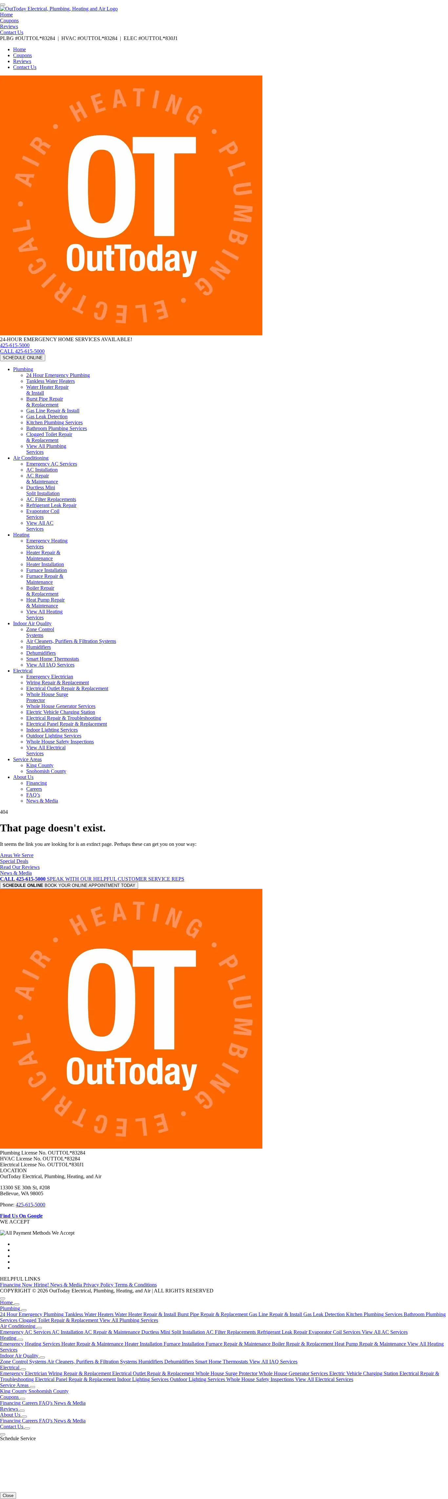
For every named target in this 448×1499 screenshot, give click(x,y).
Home (6, 14)
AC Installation (42, 470)
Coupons (9, 20)
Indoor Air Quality (32, 623)
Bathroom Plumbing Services (56, 428)
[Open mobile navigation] (2, 5)
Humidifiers (38, 647)
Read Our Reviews (20, 867)
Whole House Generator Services (60, 706)
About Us (23, 777)
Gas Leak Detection (47, 416)
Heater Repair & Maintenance (43, 555)
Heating (21, 535)
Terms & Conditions (136, 1285)
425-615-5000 (15, 345)
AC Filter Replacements (51, 499)
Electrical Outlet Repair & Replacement (67, 688)
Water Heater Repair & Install (146, 1314)
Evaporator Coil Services (42, 514)
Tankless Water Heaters (50, 381)
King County (39, 765)
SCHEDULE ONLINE (23, 357)
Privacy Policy (99, 1285)
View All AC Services (39, 526)
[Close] (2, 1298)
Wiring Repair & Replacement (57, 682)
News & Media (42, 801)
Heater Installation (45, 564)
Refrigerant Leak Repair (51, 505)
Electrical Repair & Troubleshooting (63, 718)
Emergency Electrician (49, 676)
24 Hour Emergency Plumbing (58, 375)
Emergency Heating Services (30, 1344)
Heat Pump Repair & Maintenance (45, 602)
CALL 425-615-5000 (22, 351)
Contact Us (11, 32)
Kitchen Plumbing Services (54, 422)
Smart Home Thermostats (52, 659)
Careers (34, 789)
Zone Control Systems (40, 632)
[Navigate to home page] (59, 8)
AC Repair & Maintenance (42, 478)
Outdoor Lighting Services (53, 735)
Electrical (22, 670)
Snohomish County (46, 771)
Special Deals (14, 861)
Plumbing (23, 369)
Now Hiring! (36, 1285)
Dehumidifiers (41, 653)
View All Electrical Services (324, 1379)
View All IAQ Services (50, 665)
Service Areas (27, 759)
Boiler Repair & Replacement (42, 591)
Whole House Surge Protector (227, 1373)
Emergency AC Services (51, 464)
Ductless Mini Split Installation (43, 490)
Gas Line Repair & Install (52, 410)
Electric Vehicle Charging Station (60, 712)
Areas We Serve (16, 855)
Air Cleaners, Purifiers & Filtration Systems (71, 641)
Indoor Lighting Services (52, 730)
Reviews (9, 26)
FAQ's (46, 1403)
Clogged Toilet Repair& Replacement (49, 437)
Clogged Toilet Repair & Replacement (59, 1320)
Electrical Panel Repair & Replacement (66, 724)
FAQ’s (33, 795)
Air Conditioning (31, 458)
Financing (36, 783)
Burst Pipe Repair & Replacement (44, 402)
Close (8, 1495)
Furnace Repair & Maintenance (44, 579)
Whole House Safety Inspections (60, 741)
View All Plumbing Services (128, 1320)
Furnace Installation (46, 570)
